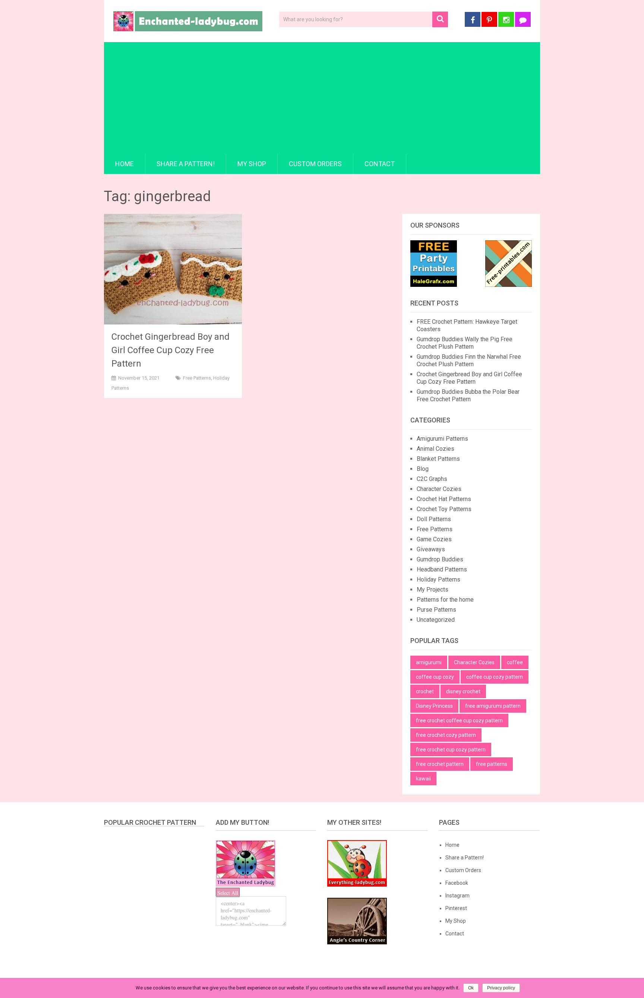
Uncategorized (436, 619)
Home (124, 164)
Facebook (456, 883)
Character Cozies (439, 488)
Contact (379, 164)
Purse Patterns (436, 609)
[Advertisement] (322, 98)
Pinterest (456, 908)
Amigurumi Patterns (442, 438)
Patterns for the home (445, 599)
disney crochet (463, 691)
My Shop (251, 164)
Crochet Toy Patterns (444, 509)
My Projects (432, 589)
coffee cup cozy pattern (494, 677)
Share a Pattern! (186, 164)
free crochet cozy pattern (446, 735)
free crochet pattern (440, 764)
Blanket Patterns (438, 458)
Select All (227, 892)
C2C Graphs (432, 478)
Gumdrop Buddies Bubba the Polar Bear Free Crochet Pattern (468, 395)
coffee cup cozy (435, 677)
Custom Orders (315, 164)
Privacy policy (501, 988)
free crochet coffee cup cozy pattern (459, 720)
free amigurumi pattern (493, 706)
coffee (515, 662)
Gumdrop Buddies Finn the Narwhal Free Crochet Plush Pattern (469, 360)
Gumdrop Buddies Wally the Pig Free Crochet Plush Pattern (464, 343)
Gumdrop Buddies (440, 559)
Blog (423, 468)
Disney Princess (434, 706)
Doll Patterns (434, 519)
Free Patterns (197, 378)
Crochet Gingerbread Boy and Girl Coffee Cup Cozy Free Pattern (170, 350)
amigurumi (429, 662)
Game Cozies (434, 539)
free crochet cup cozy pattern (451, 750)
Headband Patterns (442, 569)
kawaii (423, 779)
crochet (425, 691)
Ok (471, 988)
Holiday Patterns (438, 579)
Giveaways (431, 549)
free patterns (491, 764)
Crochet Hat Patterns (444, 499)
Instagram (457, 896)
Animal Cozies (435, 448)
